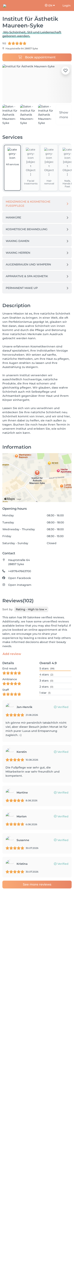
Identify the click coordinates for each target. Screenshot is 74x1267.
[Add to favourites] (65, 70)
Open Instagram (19, 585)
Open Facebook (19, 578)
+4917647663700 (19, 571)
